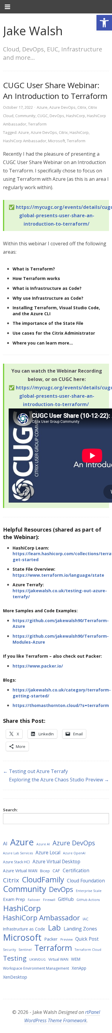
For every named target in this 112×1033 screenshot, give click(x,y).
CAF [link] (56, 870)
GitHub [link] (66, 899)
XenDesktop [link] (15, 977)
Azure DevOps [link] (62, 107)
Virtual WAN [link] (58, 959)
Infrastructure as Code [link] (24, 929)
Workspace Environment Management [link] (36, 968)
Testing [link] (15, 958)
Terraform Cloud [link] (88, 950)
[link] (104, 22)
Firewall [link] (49, 900)
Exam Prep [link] (14, 899)
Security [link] (9, 950)
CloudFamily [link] (43, 879)
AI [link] (5, 843)
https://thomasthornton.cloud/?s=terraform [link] (61, 705)
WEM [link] (75, 959)
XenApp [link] (79, 968)
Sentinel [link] (25, 950)
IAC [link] (85, 919)
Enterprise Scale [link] (89, 891)
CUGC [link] (42, 115)
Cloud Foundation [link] (86, 880)
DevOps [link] (57, 115)
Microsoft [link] (56, 140)
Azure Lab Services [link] (18, 853)
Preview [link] (66, 939)
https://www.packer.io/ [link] (38, 666)
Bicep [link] (45, 870)
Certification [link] (76, 870)
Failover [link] (34, 900)
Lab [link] (54, 927)
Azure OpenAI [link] (74, 853)
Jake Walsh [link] (33, 30)
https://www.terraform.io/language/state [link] (58, 575)
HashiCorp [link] (75, 115)
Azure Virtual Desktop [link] (56, 861)
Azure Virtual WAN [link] (20, 870)
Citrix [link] (81, 107)
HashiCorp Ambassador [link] (24, 140)
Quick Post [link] (87, 939)
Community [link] (25, 115)
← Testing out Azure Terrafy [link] (35, 771)
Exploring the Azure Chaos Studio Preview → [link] (59, 779)
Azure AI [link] (43, 844)
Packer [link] (51, 939)
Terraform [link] (37, 124)
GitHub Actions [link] (88, 900)
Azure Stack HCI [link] (16, 861)
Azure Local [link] (48, 852)
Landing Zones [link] (80, 928)
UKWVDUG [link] (37, 959)
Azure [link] (42, 107)
